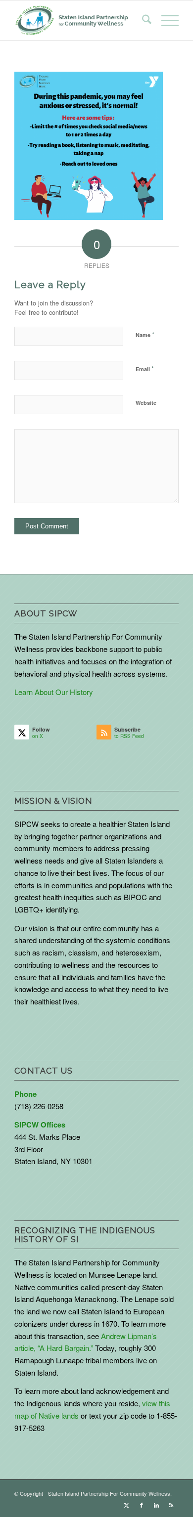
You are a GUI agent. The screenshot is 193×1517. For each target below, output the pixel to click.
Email (145, 368)
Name (145, 334)
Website (146, 402)
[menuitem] (141, 20)
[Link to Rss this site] (171, 1504)
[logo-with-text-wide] (71, 20)
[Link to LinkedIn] (156, 1504)
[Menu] (165, 20)
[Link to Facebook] (141, 1504)
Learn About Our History (53, 692)
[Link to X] (126, 1504)
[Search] (141, 20)
